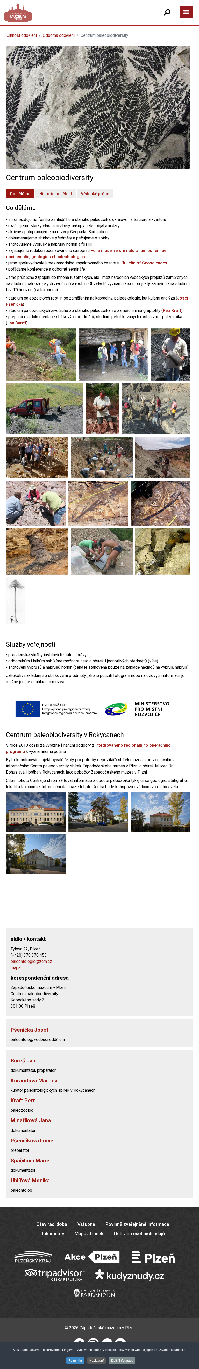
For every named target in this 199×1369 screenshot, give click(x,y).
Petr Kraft (172, 310)
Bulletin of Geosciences (144, 262)
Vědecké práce (95, 193)
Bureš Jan (23, 1061)
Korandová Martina (34, 1080)
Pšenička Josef (29, 1030)
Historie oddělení (55, 193)
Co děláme (20, 193)
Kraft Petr (23, 1100)
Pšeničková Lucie (32, 1141)
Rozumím (75, 1360)
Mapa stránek (89, 1233)
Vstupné (86, 1224)
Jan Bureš (16, 323)
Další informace (122, 1360)
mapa (15, 967)
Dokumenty (52, 1233)
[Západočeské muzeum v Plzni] (53, 16)
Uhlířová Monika (30, 1180)
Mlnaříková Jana (31, 1120)
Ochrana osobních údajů (139, 1233)
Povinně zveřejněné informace (137, 1224)
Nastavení (96, 1360)
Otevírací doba (51, 1224)
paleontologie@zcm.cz (31, 961)
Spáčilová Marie (30, 1160)
